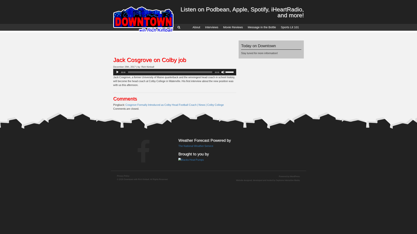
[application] (174, 72)
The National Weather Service (195, 146)
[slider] (230, 72)
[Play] (117, 72)
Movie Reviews (233, 27)
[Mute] (222, 72)
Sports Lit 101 (290, 27)
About (196, 27)
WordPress (295, 176)
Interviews (211, 27)
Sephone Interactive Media (288, 180)
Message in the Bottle (262, 27)
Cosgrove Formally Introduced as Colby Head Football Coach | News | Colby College (174, 105)
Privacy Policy (123, 176)
